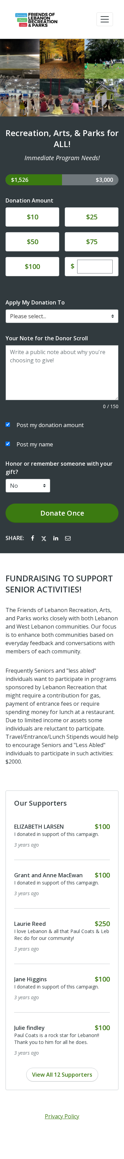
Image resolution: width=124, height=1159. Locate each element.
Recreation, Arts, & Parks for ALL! (62, 138)
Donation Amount (29, 200)
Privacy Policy (62, 1116)
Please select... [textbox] (28, 316)
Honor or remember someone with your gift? (59, 468)
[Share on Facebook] (33, 538)
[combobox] (62, 316)
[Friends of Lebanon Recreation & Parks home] (35, 19)
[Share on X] (44, 538)
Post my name (35, 444)
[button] (104, 19)
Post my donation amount (50, 425)
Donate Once (62, 513)
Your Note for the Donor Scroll (47, 338)
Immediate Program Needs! (62, 158)
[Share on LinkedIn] (56, 538)
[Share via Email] (68, 538)
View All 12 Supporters (62, 1074)
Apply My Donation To (35, 302)
